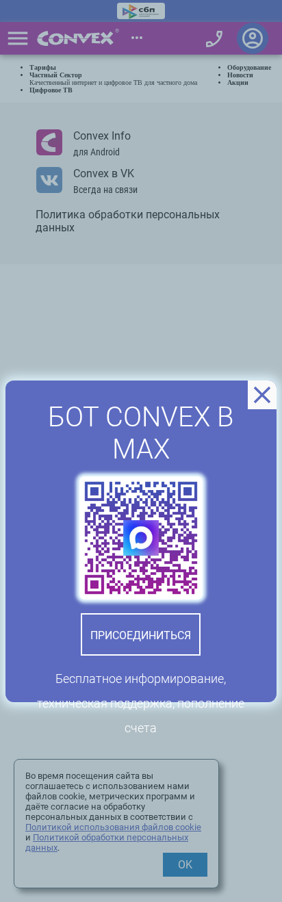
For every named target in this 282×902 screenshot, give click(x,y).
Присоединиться (140, 635)
